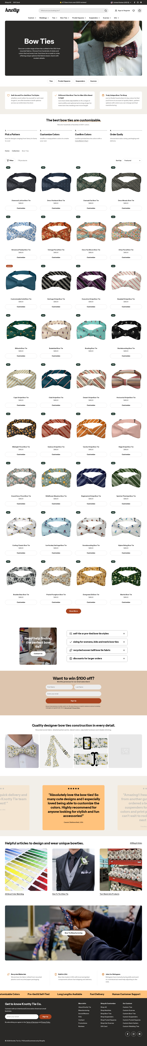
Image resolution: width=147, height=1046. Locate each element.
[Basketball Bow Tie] (56, 329)
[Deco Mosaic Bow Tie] (126, 181)
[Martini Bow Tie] (126, 575)
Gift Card (16, 2)
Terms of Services (32, 1022)
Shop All (8, 2)
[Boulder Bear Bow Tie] (21, 575)
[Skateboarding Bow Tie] (126, 329)
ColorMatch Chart (81, 141)
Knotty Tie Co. (16, 1041)
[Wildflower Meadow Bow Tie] (56, 477)
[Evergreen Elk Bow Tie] (91, 575)
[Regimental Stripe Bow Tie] (91, 477)
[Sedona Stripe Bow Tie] (56, 428)
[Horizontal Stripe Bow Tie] (126, 378)
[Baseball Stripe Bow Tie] (126, 280)
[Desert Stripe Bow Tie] (91, 378)
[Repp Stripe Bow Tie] (126, 428)
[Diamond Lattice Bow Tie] (21, 181)
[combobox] (73, 10)
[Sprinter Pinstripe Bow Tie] (126, 477)
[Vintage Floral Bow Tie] (56, 231)
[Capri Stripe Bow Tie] (21, 378)
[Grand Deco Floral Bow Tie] (21, 477)
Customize (21, 208)
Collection (16, 151)
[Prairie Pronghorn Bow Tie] (56, 575)
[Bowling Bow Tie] (91, 329)
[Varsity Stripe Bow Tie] (91, 428)
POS (23, 1041)
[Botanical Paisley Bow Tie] (21, 231)
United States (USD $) (121, 2)
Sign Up (73, 701)
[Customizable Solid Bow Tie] (21, 280)
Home (7, 151)
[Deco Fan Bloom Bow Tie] (91, 231)
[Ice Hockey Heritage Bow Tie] (56, 526)
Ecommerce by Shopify (36, 1041)
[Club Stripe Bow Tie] (56, 378)
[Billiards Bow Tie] (21, 329)
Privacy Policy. (45, 1022)
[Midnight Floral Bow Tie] (21, 428)
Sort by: (119, 160)
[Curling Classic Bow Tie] (21, 526)
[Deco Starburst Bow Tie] (56, 181)
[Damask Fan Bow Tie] (91, 181)
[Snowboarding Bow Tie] (91, 526)
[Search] (105, 10)
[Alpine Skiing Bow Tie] (126, 526)
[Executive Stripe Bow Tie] (91, 280)
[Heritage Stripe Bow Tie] (56, 280)
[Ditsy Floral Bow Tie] (126, 231)
